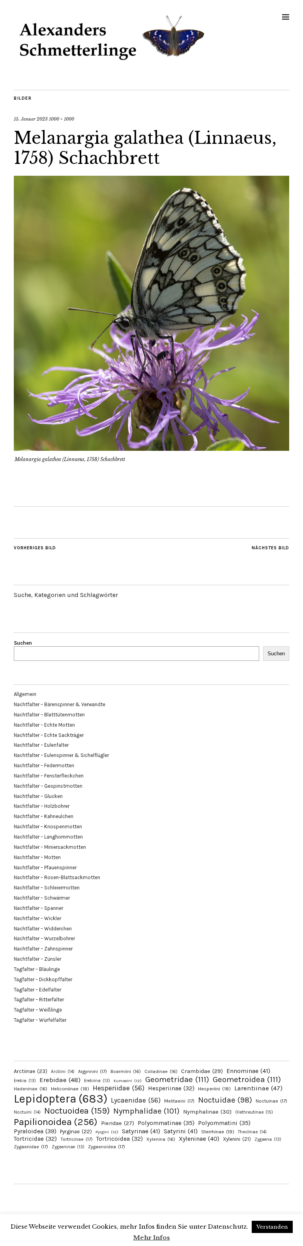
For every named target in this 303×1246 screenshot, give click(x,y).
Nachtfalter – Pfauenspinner (45, 867)
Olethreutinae (254, 1112)
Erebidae (59, 1080)
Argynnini (92, 1071)
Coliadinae (161, 1071)
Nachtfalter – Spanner (38, 908)
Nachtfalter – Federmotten (44, 765)
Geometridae (177, 1079)
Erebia (25, 1080)
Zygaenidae (31, 1146)
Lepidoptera (60, 1098)
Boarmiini (125, 1071)
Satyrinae (141, 1131)
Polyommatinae (166, 1123)
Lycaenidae (136, 1100)
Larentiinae (258, 1088)
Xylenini (237, 1139)
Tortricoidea (119, 1138)
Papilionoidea (55, 1121)
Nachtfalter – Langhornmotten (48, 837)
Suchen (23, 643)
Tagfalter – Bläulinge (37, 969)
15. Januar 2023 (31, 119)
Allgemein (25, 694)
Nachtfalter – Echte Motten (44, 725)
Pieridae (117, 1123)
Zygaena (267, 1139)
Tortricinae (76, 1139)
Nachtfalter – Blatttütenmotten (49, 715)
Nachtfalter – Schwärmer (42, 898)
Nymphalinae (207, 1111)
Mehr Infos (151, 1237)
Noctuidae (225, 1100)
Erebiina (97, 1080)
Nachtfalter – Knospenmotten (48, 826)
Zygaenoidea (106, 1146)
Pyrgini (106, 1131)
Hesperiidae (118, 1088)
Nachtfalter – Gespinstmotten (48, 786)
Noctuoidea (77, 1110)
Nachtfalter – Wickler (37, 918)
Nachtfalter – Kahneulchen (43, 816)
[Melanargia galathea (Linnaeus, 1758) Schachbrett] (151, 448)
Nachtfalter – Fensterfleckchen (49, 776)
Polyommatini (224, 1123)
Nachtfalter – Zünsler (37, 959)
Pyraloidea (35, 1131)
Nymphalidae (146, 1111)
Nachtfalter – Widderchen (43, 929)
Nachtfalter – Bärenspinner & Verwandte (59, 704)
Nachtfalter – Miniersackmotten (50, 847)
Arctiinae (30, 1071)
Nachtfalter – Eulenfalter (41, 745)
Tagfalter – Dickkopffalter (43, 979)
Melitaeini (179, 1101)
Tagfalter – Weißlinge (38, 1010)
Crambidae (202, 1071)
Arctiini (63, 1071)
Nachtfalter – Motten (37, 857)
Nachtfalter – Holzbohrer (41, 806)
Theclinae (252, 1131)
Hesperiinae (171, 1088)
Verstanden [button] (272, 1227)
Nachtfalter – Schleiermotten (47, 888)
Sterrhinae (217, 1131)
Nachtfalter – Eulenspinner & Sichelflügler (61, 755)
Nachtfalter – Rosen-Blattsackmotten (57, 877)
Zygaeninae (68, 1146)
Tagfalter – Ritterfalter (39, 999)
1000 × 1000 (61, 119)
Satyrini (181, 1131)
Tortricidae (35, 1138)
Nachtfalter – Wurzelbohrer (44, 938)
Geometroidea (247, 1079)
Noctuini (27, 1112)
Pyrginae (76, 1131)
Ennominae (248, 1071)
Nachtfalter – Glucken (38, 796)
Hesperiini (214, 1089)
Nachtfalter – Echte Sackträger (49, 735)
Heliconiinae (70, 1089)
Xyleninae (199, 1138)
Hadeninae (30, 1089)
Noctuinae (271, 1101)
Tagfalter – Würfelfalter (40, 1020)
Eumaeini (128, 1080)
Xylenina (160, 1139)
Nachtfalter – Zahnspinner (43, 949)
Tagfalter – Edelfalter (37, 990)
